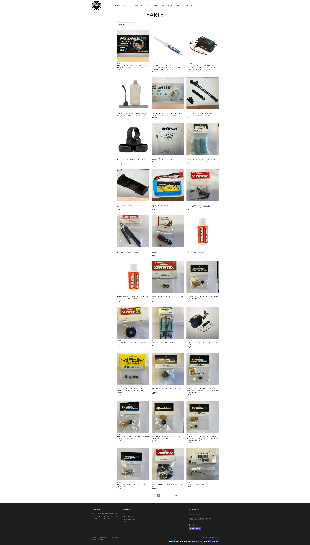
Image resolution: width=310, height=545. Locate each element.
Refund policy (128, 522)
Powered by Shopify (97, 539)
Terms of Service (129, 519)
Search (126, 514)
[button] (205, 5)
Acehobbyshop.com (102, 537)
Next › (177, 495)
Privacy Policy (128, 516)
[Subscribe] (218, 514)
